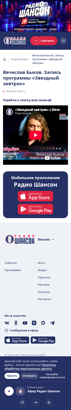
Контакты (44, 299)
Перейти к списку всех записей (27, 100)
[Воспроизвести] (9, 391)
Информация (19, 59)
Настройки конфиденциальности (52, 376)
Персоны (44, 277)
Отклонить (29, 375)
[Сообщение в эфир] (22, 402)
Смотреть (47, 40)
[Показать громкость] (35, 402)
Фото (41, 263)
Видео (42, 270)
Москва (44, 239)
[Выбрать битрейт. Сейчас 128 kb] (49, 402)
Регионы (44, 292)
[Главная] (4, 59)
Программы (13, 270)
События (11, 263)
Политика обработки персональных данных (30, 366)
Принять (12, 375)
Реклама (43, 284)
